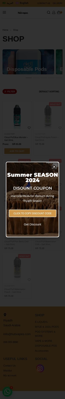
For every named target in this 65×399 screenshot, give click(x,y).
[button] (54, 166)
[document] (32, 199)
